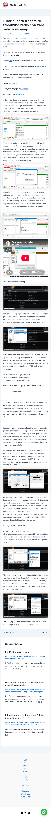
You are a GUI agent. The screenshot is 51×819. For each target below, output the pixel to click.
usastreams (18, 4)
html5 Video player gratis (18, 652)
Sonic (25, 766)
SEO (25, 768)
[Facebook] (22, 813)
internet (26, 725)
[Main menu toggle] (46, 4)
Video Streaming (36, 689)
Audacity (25, 785)
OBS (25, 760)
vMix (25, 763)
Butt (25, 788)
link (10, 61)
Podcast (25, 791)
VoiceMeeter (25, 797)
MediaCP (25, 780)
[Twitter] (25, 813)
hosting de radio (27, 692)
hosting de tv (11, 659)
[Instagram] (29, 813)
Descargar (13, 83)
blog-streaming (10, 656)
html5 (20, 725)
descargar (7, 55)
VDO (25, 777)
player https (21, 659)
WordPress (25, 794)
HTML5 (20, 656)
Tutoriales (27, 656)
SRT (25, 783)
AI (25, 774)
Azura (25, 771)
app (19, 692)
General (20, 722)
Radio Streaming (23, 689)
